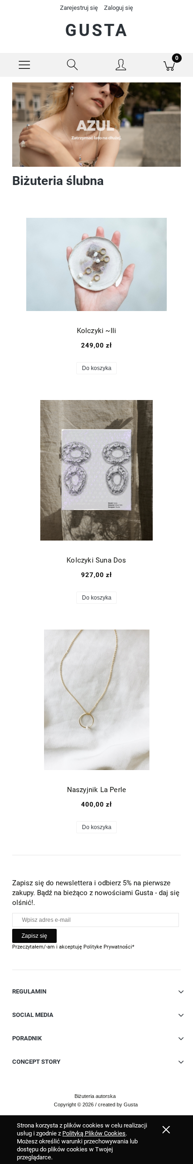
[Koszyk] (169, 65)
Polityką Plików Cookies (94, 1133)
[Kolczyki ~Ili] (96, 264)
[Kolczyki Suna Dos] (96, 470)
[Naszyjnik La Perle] (96, 700)
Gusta (96, 30)
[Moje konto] (120, 66)
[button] (24, 65)
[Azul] (96, 124)
